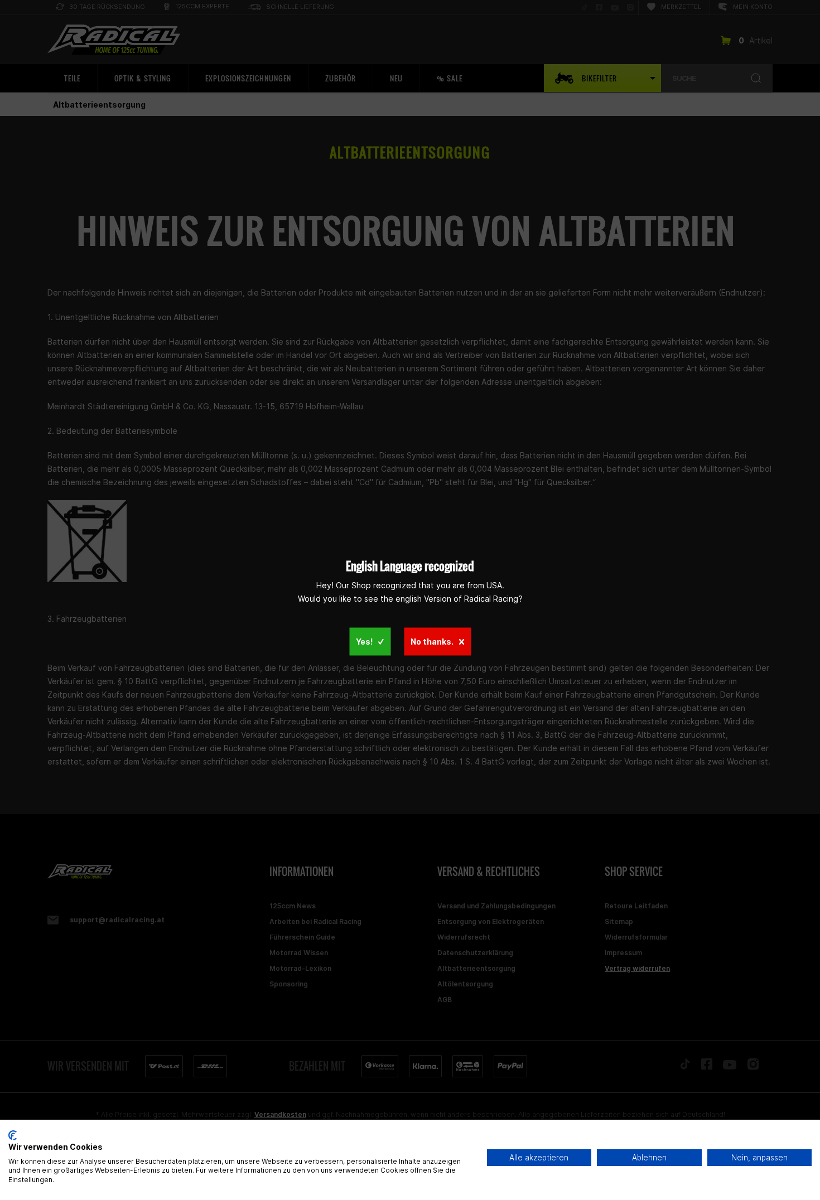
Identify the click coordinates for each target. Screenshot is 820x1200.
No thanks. (432, 641)
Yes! (364, 641)
